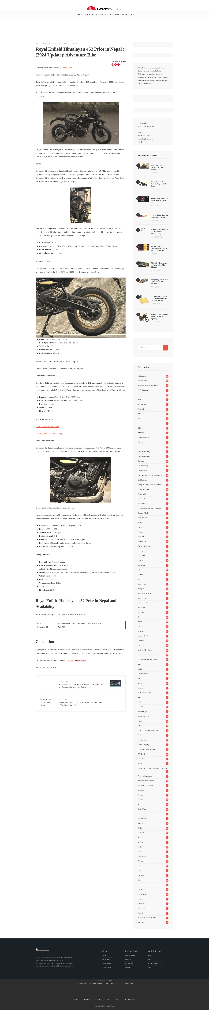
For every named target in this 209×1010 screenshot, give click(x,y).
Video (140, 899)
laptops (140, 631)
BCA (139, 423)
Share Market (142, 809)
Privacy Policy (153, 963)
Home (150, 956)
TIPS (139, 866)
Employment (142, 518)
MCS (117, 14)
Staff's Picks (142, 837)
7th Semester (142, 381)
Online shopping (143, 745)
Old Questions (142, 740)
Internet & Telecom (144, 593)
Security (140, 800)
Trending (141, 875)
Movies (140, 688)
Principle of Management (146, 781)
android (140, 395)
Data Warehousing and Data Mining (150, 475)
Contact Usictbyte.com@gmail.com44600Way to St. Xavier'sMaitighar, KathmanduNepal (146, 132)
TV (139, 880)
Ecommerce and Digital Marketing (149, 508)
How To (140, 570)
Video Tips (141, 904)
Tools (140, 870)
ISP (139, 626)
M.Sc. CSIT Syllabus (145, 650)
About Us (151, 967)
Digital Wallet (142, 494)
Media (140, 669)
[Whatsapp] (115, 64)
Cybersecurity (142, 470)
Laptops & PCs (143, 636)
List (139, 645)
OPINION (141, 754)
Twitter (140, 889)
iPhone (140, 622)
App (139, 400)
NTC (139, 726)
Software (141, 833)
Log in (104, 955)
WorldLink (141, 908)
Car (139, 447)
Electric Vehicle (143, 513)
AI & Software (143, 390)
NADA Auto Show (144, 693)
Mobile (140, 683)
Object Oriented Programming (148, 730)
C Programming (143, 437)
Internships (141, 607)
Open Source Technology (146, 749)
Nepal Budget (142, 711)
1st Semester (142, 376)
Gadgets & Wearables (145, 546)
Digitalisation (142, 499)
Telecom (141, 861)
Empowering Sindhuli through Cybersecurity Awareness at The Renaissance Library (80, 702)
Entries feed (106, 959)
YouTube (141, 922)
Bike (139, 428)
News (140, 721)
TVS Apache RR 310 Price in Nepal (49, 434)
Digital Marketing (144, 489)
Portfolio (128, 959)
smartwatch (142, 823)
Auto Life (74, 43)
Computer (141, 461)
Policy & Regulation (145, 776)
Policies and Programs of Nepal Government (153, 768)
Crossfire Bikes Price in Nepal (47, 426)
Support (127, 967)
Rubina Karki (46, 43)
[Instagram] (118, 64)
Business (141, 433)
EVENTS (99, 14)
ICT (139, 579)
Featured (141, 537)
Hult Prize (141, 574)
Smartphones (142, 818)
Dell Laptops (142, 480)
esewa (140, 522)
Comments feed (107, 963)
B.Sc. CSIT (142, 414)
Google (140, 560)
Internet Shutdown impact (147, 603)
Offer (140, 735)
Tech (139, 852)
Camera (140, 442)
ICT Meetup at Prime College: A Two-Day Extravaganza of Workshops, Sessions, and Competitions (80, 684)
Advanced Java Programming (148, 385)
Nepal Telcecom (143, 716)
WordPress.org (106, 967)
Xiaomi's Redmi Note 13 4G (147, 918)
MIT (139, 678)
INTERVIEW (142, 612)
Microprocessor (143, 674)
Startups (140, 842)
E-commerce (142, 504)
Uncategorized (143, 894)
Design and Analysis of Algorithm (149, 485)
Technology (142, 856)
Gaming (140, 551)
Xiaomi (140, 913)
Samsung (141, 790)
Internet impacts (143, 598)
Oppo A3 (141, 759)
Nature (140, 697)
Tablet (140, 847)
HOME (79, 14)
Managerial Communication (147, 655)
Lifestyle (141, 641)
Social (140, 828)
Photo (140, 763)
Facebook (70, 660)
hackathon (141, 565)
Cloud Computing (144, 452)
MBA (140, 664)
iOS (139, 617)
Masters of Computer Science (148, 659)
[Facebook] (113, 64)
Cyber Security (143, 466)
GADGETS (88, 14)
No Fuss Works (130, 956)
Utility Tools (127, 14)
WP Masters (129, 963)
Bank (139, 418)
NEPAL (108, 14)
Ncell (139, 702)
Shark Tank (142, 814)
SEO (139, 804)
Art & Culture (142, 404)
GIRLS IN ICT (143, 556)
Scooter (140, 795)
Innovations (142, 584)
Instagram (82, 660)
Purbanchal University (145, 785)
